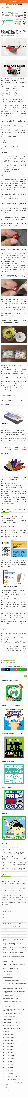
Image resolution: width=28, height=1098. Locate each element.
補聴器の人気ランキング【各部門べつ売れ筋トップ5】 (14, 939)
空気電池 (5, 1087)
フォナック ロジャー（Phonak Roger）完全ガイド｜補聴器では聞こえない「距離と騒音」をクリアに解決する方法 (14, 858)
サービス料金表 (6, 974)
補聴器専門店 (4, 902)
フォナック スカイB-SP (8, 1049)
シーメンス (23, 883)
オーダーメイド (19, 881)
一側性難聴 (20, 890)
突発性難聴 (4, 897)
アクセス (5, 914)
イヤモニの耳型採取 (7, 971)
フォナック (22, 886)
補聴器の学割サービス (8, 961)
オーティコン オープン (8, 1019)
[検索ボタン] (26, 4)
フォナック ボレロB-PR (8, 1067)
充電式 (12, 892)
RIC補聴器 (4, 881)
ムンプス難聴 (22, 888)
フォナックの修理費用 (8, 1073)
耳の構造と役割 (6, 1006)
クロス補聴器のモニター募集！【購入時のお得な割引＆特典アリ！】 (14, 992)
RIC (21, 879)
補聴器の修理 (5, 35)
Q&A (4, 921)
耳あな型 (9, 897)
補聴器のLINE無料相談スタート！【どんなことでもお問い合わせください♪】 (14, 944)
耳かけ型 (22, 897)
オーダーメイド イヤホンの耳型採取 (11, 968)
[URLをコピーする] (25, 669)
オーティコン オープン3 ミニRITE (10, 1022)
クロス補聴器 (11, 883)
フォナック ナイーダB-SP (8, 1055)
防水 (14, 662)
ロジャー (14, 890)
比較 (23, 892)
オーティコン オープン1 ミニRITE (11, 1025)
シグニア (17, 883)
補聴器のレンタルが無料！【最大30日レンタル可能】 (14, 953)
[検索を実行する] (25, 676)
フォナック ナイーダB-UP (8, 1058)
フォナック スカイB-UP (8, 1052)
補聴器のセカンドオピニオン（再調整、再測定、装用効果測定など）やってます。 (14, 948)
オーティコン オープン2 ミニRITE (11, 1028)
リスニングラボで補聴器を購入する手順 (12, 927)
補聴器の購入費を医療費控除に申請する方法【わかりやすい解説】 (14, 957)
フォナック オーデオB (8, 1034)
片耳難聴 (3, 895)
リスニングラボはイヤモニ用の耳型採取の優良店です (14, 965)
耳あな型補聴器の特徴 (8, 995)
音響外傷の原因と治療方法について (11, 998)
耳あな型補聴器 (16, 897)
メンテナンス (5, 662)
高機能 (6, 904)
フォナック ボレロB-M (8, 1061)
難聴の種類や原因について (9, 977)
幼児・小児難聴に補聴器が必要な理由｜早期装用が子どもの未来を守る (14, 848)
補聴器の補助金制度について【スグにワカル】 (13, 988)
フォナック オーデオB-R (8, 1037)
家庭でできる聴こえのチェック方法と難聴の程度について (14, 984)
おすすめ (13, 881)
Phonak (16, 879)
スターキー (4, 886)
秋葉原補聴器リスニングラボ (18, 895)
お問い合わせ (6, 933)
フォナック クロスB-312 (8, 1043)
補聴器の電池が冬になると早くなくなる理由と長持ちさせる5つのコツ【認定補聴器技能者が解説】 (14, 869)
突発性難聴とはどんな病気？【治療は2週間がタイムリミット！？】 (14, 1002)
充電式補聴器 (18, 892)
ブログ (4, 917)
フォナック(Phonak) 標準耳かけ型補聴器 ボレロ (13, 1079)
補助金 (10, 899)
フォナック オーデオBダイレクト (10, 1040)
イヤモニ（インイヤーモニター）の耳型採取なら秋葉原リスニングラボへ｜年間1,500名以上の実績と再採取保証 (14, 864)
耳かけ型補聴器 (5, 899)
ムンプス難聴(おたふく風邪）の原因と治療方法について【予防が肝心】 (14, 1010)
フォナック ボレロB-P (8, 1064)
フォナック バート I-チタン (7, 888)
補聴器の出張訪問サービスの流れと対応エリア (13, 923)
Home (4, 908)
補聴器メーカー (21, 899)
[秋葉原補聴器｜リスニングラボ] (14, 4)
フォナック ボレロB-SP (8, 1070)
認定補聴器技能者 (12, 902)
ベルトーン (16, 888)
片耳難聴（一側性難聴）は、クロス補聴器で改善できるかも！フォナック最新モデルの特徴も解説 (14, 853)
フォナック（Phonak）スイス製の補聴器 (12, 1076)
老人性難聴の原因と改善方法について (11, 980)
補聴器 (10, 662)
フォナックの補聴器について (9, 1016)
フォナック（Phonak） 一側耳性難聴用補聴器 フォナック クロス (14, 1083)
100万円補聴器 (5, 879)
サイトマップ (6, 936)
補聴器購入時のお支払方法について (11, 930)
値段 (8, 892)
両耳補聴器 (4, 892)
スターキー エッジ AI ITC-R (13, 886)
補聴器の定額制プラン (8, 911)
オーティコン (4, 883)
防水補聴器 (24, 902)
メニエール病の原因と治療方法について (12, 1013)
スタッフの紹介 (6, 1090)
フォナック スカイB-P (8, 1046)
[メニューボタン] (1, 4)
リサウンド (4, 890)
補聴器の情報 (11, 35)
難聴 (2, 904)
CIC (10, 879)
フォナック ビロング (7, 1031)
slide (8, 881)
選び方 (18, 902)
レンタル (9, 890)
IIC (13, 879)
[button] (3, 669)
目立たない (9, 895)
